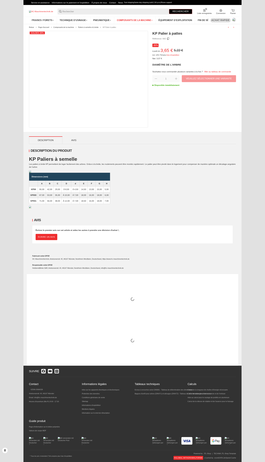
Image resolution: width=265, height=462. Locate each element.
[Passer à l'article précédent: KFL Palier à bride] (228, 27)
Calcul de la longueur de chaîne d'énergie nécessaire (208, 390)
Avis (73, 140)
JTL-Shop (207, 454)
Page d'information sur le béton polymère (44, 427)
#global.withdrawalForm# (188, 458)
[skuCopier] (168, 38)
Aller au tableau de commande (217, 72)
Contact (112, 3)
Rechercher (181, 11)
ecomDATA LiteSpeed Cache (225, 458)
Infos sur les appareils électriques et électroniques (100, 390)
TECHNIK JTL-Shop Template (225, 454)
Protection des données (91, 394)
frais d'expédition (173, 55)
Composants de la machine (63, 27)
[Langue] (234, 20)
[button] (234, 371)
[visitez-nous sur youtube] (50, 371)
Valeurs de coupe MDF (37, 431)
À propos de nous (99, 3)
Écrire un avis (46, 237)
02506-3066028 (37, 390)
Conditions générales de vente (93, 398)
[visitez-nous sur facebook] (43, 371)
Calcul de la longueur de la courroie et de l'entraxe (206, 394)
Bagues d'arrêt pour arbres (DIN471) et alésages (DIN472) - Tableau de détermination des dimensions (173, 394)
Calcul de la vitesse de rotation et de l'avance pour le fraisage (211, 401)
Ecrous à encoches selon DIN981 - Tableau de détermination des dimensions (164, 390)
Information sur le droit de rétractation (96, 413)
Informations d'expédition (91, 405)
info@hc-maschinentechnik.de (45, 398)
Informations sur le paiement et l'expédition (70, 3)
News (120, 3)
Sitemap (85, 401)
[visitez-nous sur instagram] (57, 371)
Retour (31, 27)
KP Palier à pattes (109, 27)
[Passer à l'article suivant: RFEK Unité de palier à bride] (233, 27)
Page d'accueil (43, 27)
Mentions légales (88, 409)
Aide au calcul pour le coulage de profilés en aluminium (208, 398)
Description (46, 140)
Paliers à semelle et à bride (88, 27)
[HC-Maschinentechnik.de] (41, 11)
